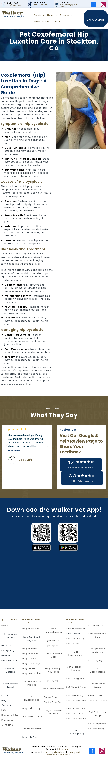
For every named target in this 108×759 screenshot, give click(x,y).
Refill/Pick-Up (40, 5)
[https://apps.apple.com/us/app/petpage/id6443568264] (26, 547)
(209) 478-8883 (14, 5)
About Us (52, 15)
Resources (66, 15)
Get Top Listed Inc (55, 752)
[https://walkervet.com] (14, 750)
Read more (14, 450)
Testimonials (41, 21)
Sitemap (63, 749)
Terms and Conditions (57, 754)
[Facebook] (94, 4)
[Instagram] (103, 4)
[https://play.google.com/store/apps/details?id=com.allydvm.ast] (82, 547)
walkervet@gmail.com (70, 6)
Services (39, 15)
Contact (57, 21)
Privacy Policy (75, 752)
